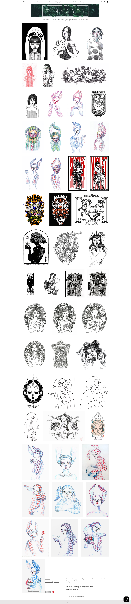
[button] (82, 1)
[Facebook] (46, 592)
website (47, 579)
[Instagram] (49, 592)
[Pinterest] (53, 592)
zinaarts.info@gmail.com (52, 582)
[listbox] (102, 2)
